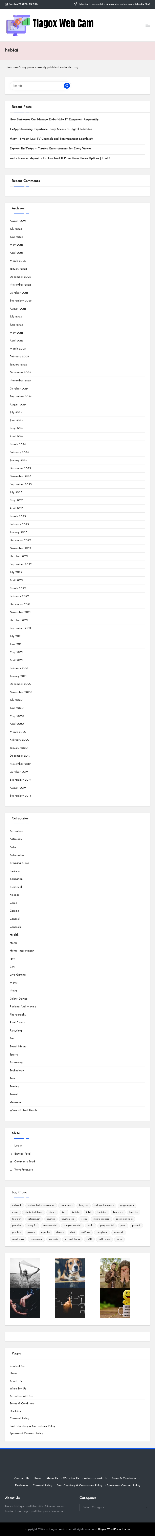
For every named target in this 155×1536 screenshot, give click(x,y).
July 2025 (16, 316)
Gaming (14, 910)
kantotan (102, 1212)
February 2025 (19, 356)
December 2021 (20, 604)
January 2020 (19, 748)
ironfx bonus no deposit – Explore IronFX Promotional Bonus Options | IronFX (60, 158)
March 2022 (18, 588)
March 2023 (18, 516)
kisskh (84, 1219)
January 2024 (18, 460)
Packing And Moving (23, 1006)
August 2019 (18, 787)
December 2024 (20, 372)
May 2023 (16, 500)
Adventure (16, 831)
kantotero (118, 1212)
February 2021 (19, 668)
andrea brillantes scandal (41, 1205)
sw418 (89, 1239)
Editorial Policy (19, 1418)
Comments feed (24, 1161)
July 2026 (16, 228)
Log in (18, 1145)
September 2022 (21, 564)
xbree (119, 1239)
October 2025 (19, 292)
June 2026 (16, 237)
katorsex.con (34, 1219)
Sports (14, 1054)
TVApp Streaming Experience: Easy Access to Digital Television (51, 129)
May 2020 (17, 716)
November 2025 (20, 284)
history (52, 1212)
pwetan (31, 1232)
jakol (88, 1212)
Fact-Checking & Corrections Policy (32, 1426)
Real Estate (17, 1022)
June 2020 (17, 708)
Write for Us (18, 1388)
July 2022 (16, 572)
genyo (15, 1212)
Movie (14, 982)
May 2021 (16, 652)
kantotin (133, 1212)
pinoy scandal (107, 1226)
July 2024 (16, 412)
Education (16, 879)
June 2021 (16, 644)
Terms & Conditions (22, 1403)
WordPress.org (23, 1169)
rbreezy (60, 1232)
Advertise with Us (21, 1396)
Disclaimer (16, 1411)
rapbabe (45, 1232)
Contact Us (17, 1366)
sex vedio (53, 1239)
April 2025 (16, 340)
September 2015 (20, 795)
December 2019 (20, 755)
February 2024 (19, 452)
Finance (15, 894)
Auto (13, 847)
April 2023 (16, 508)
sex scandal (36, 1239)
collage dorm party (104, 1205)
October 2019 (19, 772)
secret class (18, 1239)
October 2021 (19, 620)
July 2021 (16, 636)
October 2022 (19, 556)
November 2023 (20, 476)
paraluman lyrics (124, 1219)
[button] (67, 86)
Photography (18, 1014)
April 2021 (16, 660)
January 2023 (18, 532)
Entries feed (22, 1153)
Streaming (16, 1062)
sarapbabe (101, 1232)
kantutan (16, 1219)
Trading (14, 1086)
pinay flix (32, 1226)
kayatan (51, 1219)
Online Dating (18, 998)
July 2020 (16, 700)
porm (123, 1226)
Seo (12, 1038)
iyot (64, 1212)
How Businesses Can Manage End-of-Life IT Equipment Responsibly (54, 119)
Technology (17, 1070)
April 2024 (16, 436)
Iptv (12, 958)
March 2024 (18, 444)
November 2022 (20, 548)
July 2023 (16, 492)
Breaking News (19, 863)
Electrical (16, 887)
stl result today (72, 1239)
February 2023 (19, 524)
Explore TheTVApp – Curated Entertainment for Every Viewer (50, 148)
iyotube (76, 1212)
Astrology (16, 839)
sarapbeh (119, 1232)
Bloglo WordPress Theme (114, 1529)
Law (12, 966)
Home (14, 942)
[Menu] (148, 25)
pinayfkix (16, 1226)
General (15, 918)
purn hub (16, 1232)
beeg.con (83, 1205)
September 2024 (21, 396)
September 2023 (21, 484)
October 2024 (19, 388)
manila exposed (101, 1219)
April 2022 (16, 580)
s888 (72, 1232)
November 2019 (20, 763)
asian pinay (66, 1205)
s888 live (85, 1232)
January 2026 (18, 268)
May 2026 (16, 244)
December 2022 (20, 540)
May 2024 (16, 428)
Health (14, 934)
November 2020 (21, 692)
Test (12, 1078)
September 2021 (20, 628)
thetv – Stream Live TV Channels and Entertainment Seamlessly (51, 138)
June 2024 (16, 420)
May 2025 (16, 332)
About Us (16, 1381)
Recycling (16, 1030)
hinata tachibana (33, 1212)
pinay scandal (50, 1226)
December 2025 (20, 277)
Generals (15, 927)
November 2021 (20, 612)
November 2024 (20, 380)
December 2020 (20, 684)
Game (13, 903)
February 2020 (19, 739)
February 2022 (19, 596)
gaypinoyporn (127, 1205)
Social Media (18, 1046)
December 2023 (20, 468)
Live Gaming (18, 974)
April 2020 (17, 724)
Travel (14, 1094)
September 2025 (21, 300)
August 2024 (18, 404)
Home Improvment (22, 950)
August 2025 (18, 308)
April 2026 (16, 252)
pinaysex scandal (72, 1226)
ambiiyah (16, 1205)
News (13, 990)
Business (15, 871)
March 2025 (18, 348)
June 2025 (16, 324)
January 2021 (18, 676)
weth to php (104, 1239)
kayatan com (68, 1219)
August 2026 (18, 221)
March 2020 (18, 732)
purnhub (136, 1226)
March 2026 (18, 261)
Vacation (15, 1102)
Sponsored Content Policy (26, 1433)
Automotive (17, 855)
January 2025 (18, 364)
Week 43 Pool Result (23, 1110)
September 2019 (20, 779)
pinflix (90, 1226)
